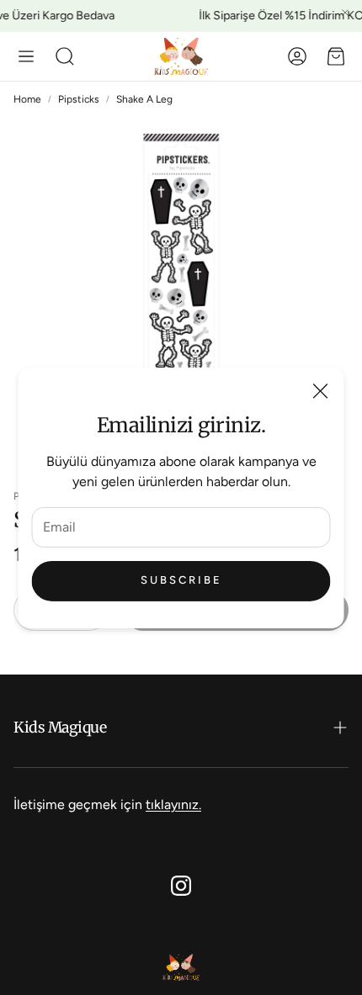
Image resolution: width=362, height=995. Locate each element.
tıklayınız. (173, 804)
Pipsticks (78, 99)
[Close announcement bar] (345, 12)
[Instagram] (181, 886)
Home (27, 99)
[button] (26, 56)
